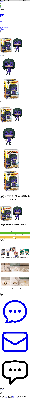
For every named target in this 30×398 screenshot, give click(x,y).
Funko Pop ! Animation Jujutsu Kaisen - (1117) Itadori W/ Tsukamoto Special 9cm (15, 257)
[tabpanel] (15, 212)
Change (28, 230)
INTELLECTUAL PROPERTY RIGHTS (16, 397)
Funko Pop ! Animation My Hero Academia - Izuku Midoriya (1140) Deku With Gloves (24, 257)
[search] (0, 3)
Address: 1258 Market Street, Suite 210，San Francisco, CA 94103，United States (11, 357)
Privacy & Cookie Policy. (14, 396)
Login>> (2, 259)
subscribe (1, 393)
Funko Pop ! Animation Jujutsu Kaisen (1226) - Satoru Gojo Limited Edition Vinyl (5, 257)
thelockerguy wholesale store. (5, 397)
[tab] (15, 200)
